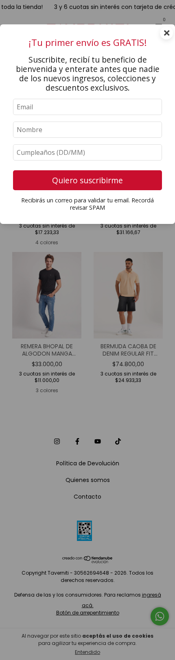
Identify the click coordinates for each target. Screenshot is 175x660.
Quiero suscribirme (87, 180)
